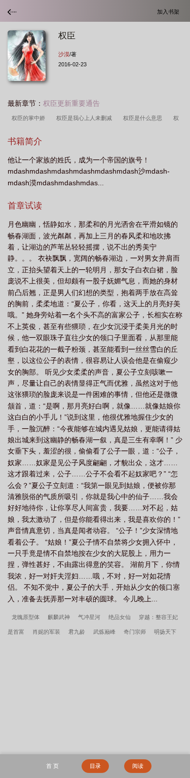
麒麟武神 (59, 617)
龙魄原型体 (26, 617)
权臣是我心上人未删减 (85, 118)
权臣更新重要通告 (71, 103)
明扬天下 (165, 632)
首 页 (52, 766)
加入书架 (169, 11)
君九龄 (76, 632)
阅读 (137, 766)
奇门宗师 (135, 632)
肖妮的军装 (46, 632)
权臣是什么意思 (144, 118)
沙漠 (63, 54)
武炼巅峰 (104, 632)
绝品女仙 (119, 617)
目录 (95, 766)
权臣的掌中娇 (30, 118)
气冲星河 (89, 617)
